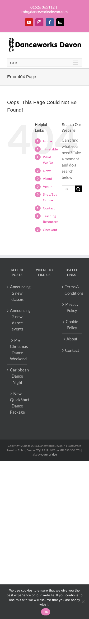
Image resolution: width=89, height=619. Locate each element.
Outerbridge (49, 454)
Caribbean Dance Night (17, 376)
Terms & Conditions (72, 289)
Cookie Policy (72, 324)
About (47, 178)
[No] (83, 601)
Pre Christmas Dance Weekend (17, 349)
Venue (47, 187)
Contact (49, 208)
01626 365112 (42, 7)
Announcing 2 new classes (17, 293)
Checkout (50, 230)
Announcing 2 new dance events (17, 320)
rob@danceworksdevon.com (44, 11)
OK (45, 612)
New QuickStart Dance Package (17, 403)
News (47, 171)
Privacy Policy (72, 307)
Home (47, 141)
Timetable (50, 149)
